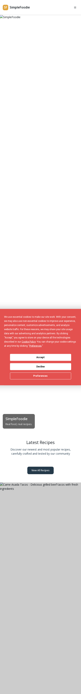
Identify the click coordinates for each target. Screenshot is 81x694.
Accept (40, 357)
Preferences (40, 376)
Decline (40, 366)
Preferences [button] (35, 345)
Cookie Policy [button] (29, 341)
